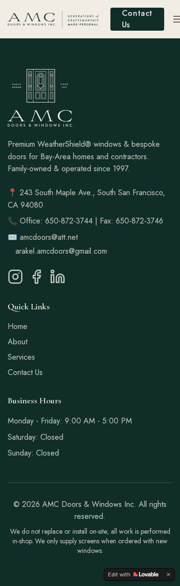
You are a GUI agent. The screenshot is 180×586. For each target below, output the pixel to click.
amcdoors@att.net (49, 237)
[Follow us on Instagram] (15, 276)
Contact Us (137, 19)
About (17, 341)
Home (17, 326)
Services (21, 357)
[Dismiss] (168, 574)
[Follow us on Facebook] (36, 276)
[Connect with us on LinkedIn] (57, 276)
